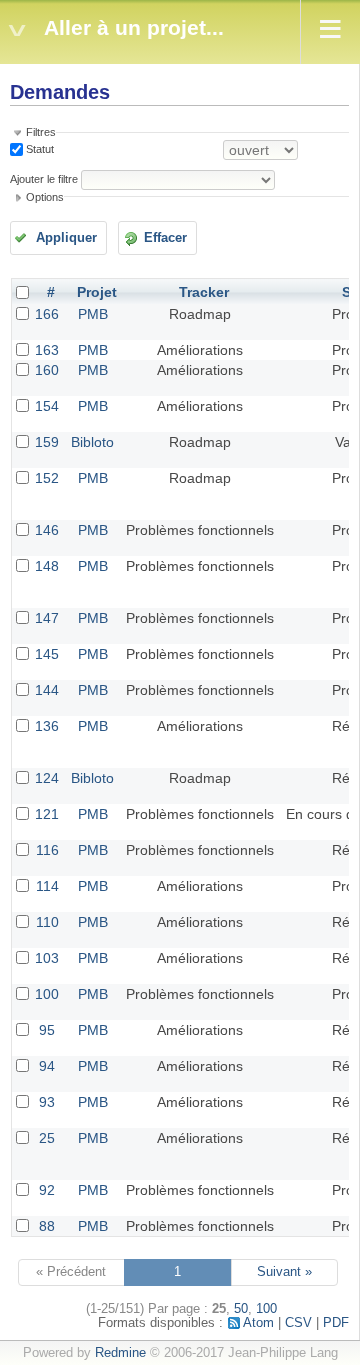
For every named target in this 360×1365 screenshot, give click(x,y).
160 (47, 370)
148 (47, 566)
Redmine (120, 1353)
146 (47, 530)
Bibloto (92, 442)
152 (47, 478)
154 (47, 406)
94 (47, 1066)
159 (47, 442)
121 (47, 814)
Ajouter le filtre (44, 179)
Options (45, 197)
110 (47, 922)
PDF (336, 1323)
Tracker (204, 292)
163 (47, 350)
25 (47, 1138)
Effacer (165, 238)
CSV (298, 1323)
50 (241, 1309)
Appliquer (66, 238)
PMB (93, 314)
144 (47, 690)
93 (47, 1102)
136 (47, 726)
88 (47, 1226)
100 (47, 994)
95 (47, 1030)
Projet (97, 292)
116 (47, 850)
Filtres (41, 132)
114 (47, 886)
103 (47, 958)
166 (47, 314)
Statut (38, 149)
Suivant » (284, 1272)
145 (47, 654)
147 (47, 618)
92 (47, 1190)
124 (47, 778)
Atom (258, 1323)
